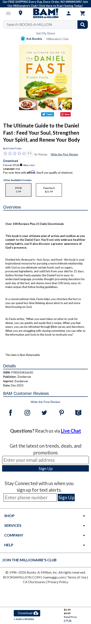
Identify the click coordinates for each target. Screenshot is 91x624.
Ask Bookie (34, 38)
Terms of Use (76, 577)
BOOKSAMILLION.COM (22, 577)
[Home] (45, 13)
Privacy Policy (57, 582)
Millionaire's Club (58, 39)
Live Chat (71, 431)
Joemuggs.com (54, 577)
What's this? (29, 165)
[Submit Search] (82, 24)
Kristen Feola (13, 148)
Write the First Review (64, 154)
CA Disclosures (34, 582)
